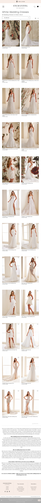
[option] (10, 36)
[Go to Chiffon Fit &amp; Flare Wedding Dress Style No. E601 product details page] (30, 169)
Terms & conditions (9, 496)
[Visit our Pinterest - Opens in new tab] (9, 491)
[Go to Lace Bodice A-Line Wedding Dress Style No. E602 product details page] (11, 203)
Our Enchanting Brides (20, 488)
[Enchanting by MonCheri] (7, 484)
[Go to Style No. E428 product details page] (30, 33)
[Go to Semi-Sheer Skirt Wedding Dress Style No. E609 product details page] (30, 269)
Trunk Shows (20, 491)
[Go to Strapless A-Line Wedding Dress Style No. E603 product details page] (30, 203)
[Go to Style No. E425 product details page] (11, 33)
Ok (39, 500)
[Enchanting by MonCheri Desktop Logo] (20, 7)
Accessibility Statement (16, 496)
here (24, 501)
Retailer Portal (33, 488)
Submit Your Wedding (20, 489)
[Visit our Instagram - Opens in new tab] (7, 491)
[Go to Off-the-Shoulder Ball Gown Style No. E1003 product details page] (30, 369)
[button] (3, 6)
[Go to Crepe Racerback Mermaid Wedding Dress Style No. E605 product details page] (30, 236)
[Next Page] (38, 423)
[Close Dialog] (2, 500)
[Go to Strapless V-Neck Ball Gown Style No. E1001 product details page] (30, 336)
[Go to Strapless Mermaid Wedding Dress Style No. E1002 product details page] (11, 369)
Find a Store (34, 489)
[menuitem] (20, 1)
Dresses (7, 486)
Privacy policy (3, 496)
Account (7, 489)
